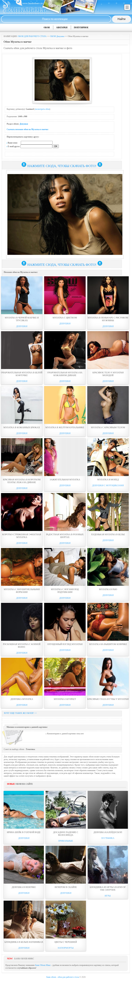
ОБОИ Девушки (57, 36)
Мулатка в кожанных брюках (21, 427)
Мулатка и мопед (108, 479)
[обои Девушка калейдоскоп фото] (108, 810)
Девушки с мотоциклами (108, 485)
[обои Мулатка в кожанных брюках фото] (21, 405)
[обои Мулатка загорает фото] (65, 677)
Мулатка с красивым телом (108, 427)
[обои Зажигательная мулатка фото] (65, 457)
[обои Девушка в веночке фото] (24, 865)
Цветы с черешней (65, 942)
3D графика (107, 838)
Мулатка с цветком (65, 317)
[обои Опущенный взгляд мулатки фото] (65, 622)
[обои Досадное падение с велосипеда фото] (66, 810)
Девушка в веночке (24, 887)
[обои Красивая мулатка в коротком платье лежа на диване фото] (21, 457)
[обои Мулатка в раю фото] (108, 567)
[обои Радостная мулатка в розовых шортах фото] (65, 512)
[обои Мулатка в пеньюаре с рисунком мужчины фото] (108, 295)
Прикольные (65, 841)
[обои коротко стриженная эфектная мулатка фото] (21, 512)
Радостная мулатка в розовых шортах (65, 536)
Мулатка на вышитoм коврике (108, 644)
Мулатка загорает (65, 699)
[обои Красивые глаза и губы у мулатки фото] (108, 677)
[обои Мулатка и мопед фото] (108, 457)
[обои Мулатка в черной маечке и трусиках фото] (21, 295)
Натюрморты (66, 948)
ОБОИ (47, 27)
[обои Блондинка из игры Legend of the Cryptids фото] (108, 865)
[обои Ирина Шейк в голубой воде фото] (24, 810)
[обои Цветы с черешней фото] (66, 920)
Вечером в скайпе (66, 887)
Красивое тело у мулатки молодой (108, 374)
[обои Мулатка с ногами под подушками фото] (65, 567)
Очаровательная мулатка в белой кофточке (21, 374)
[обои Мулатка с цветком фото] (65, 295)
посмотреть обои (42, 109)
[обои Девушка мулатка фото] (21, 677)
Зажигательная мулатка (65, 479)
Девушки (24, 124)
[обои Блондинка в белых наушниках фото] (24, 920)
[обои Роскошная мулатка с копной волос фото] (21, 622)
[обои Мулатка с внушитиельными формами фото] (21, 567)
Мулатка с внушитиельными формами (22, 590)
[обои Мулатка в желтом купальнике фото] (65, 405)
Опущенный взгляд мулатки (64, 644)
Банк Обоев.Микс (43, 965)
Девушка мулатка (21, 699)
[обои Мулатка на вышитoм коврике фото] (108, 622)
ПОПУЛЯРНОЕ (81, 27)
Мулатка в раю (108, 589)
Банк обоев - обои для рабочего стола (62, 977)
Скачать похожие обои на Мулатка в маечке (27, 129)
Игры (108, 895)
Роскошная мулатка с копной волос (21, 645)
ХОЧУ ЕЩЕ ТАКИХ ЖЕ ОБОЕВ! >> (20, 713)
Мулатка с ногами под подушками (65, 590)
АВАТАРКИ (61, 27)
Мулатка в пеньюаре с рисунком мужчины (108, 319)
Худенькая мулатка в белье (108, 534)
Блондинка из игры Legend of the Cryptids (108, 888)
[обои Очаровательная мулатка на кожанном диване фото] (65, 350)
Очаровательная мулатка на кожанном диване (64, 374)
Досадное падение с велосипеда (65, 833)
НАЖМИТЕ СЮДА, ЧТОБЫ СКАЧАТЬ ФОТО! (61, 166)
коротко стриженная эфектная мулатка (21, 536)
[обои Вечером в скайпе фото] (66, 865)
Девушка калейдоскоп (108, 832)
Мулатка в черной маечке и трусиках (22, 319)
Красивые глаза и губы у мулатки (108, 699)
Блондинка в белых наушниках (23, 942)
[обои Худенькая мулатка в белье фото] (108, 512)
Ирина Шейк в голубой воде (24, 832)
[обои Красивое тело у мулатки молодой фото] (108, 350)
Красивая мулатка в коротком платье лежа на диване (22, 481)
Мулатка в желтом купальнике (64, 427)
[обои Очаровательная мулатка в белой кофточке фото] (21, 350)
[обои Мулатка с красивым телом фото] (108, 405)
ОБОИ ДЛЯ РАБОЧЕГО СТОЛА (32, 36)
